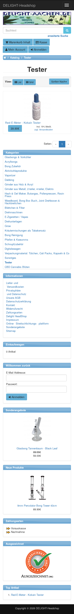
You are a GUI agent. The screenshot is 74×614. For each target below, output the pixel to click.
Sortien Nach (58, 81)
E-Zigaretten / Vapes (16, 217)
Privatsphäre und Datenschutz (16, 292)
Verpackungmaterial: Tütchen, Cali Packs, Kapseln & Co (37, 253)
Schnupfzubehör (14, 244)
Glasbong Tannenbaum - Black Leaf (37, 448)
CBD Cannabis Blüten (17, 267)
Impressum (12, 320)
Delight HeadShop (16, 316)
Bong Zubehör (13, 166)
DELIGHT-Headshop (47, 608)
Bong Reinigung (14, 235)
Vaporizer (10, 175)
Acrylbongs (11, 161)
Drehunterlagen (13, 221)
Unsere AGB (13, 298)
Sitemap (11, 331)
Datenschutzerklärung (18, 301)
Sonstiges (10, 258)
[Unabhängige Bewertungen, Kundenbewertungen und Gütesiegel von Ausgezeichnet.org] (37, 563)
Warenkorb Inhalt (19, 42)
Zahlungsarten (14, 312)
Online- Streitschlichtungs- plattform (27, 323)
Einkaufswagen (15, 344)
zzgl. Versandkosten (43, 129)
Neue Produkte (15, 467)
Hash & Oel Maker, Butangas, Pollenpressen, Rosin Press (34, 195)
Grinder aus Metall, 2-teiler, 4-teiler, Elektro (29, 189)
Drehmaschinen (13, 212)
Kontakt (10, 305)
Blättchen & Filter (15, 208)
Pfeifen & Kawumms (16, 239)
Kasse (43, 42)
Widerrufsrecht (14, 308)
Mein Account (16, 49)
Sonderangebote (15, 327)
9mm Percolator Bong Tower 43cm (37, 505)
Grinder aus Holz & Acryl (19, 184)
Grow (8, 226)
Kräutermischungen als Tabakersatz (25, 230)
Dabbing (9, 180)
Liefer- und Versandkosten (15, 284)
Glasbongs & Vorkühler (18, 157)
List (19, 82)
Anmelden (40, 49)
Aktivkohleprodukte (16, 171)
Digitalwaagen (13, 249)
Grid (31, 82)
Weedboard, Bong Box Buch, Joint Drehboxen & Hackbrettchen (32, 202)
